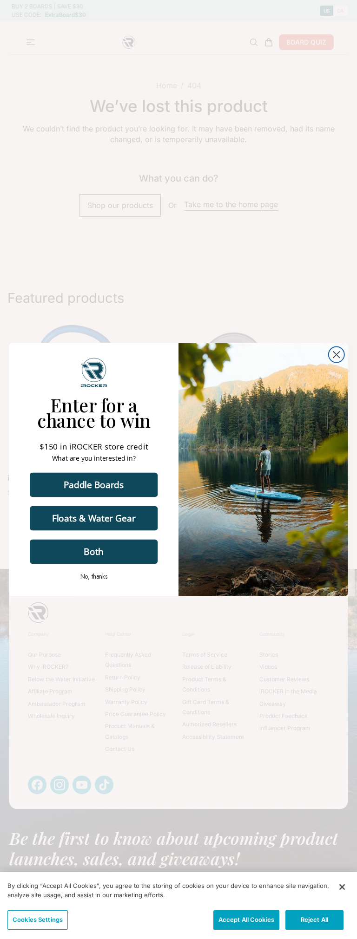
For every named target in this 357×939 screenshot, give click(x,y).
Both (94, 551)
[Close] (342, 887)
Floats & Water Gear (94, 518)
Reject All (314, 919)
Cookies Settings (38, 919)
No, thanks (93, 576)
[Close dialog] (336, 355)
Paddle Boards (94, 484)
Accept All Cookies (246, 919)
